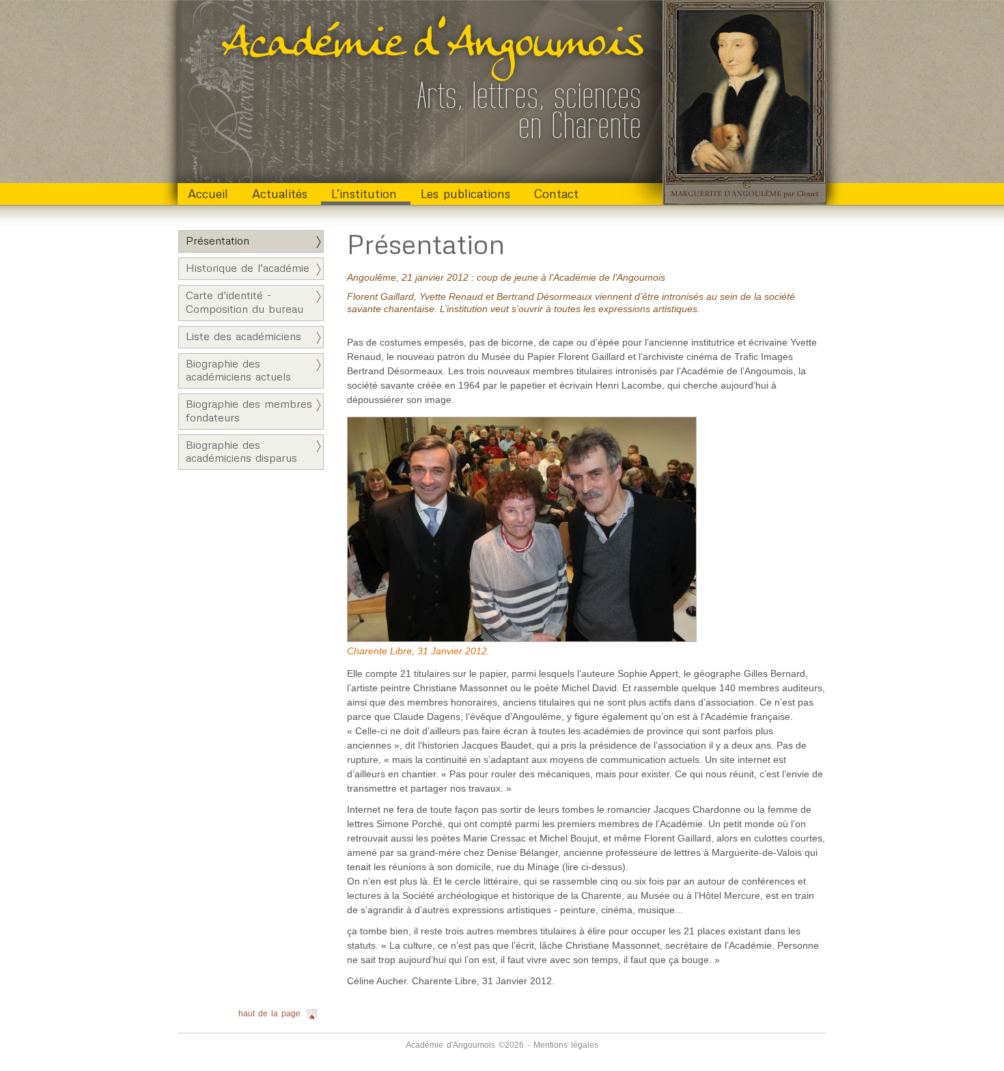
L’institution (364, 193)
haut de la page (269, 1013)
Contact (556, 193)
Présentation (217, 240)
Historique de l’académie (247, 268)
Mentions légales (565, 1045)
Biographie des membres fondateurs (249, 410)
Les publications (465, 193)
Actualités (279, 193)
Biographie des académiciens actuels (238, 370)
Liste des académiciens (243, 336)
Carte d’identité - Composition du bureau (244, 301)
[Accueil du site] (420, 89)
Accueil (208, 193)
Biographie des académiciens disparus (241, 451)
